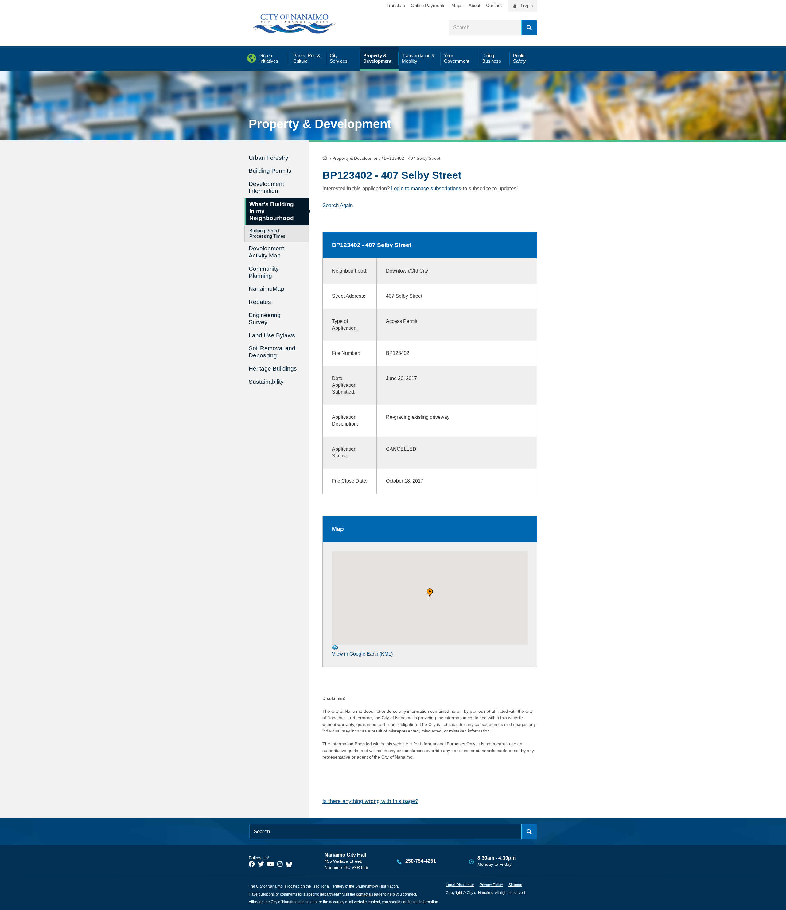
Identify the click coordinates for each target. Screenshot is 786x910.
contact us (364, 894)
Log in (527, 5)
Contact (494, 5)
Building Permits (270, 170)
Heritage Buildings (273, 368)
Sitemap (515, 885)
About (474, 5)
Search (529, 27)
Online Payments (428, 5)
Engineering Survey (265, 318)
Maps (457, 5)
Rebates (260, 302)
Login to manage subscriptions (426, 188)
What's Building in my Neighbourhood (271, 211)
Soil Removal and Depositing (272, 352)
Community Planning (264, 272)
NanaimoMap (266, 288)
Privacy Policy (491, 885)
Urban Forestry (268, 158)
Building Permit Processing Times (267, 233)
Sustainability (266, 382)
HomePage (324, 157)
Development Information (266, 187)
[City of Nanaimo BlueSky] (290, 864)
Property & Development (356, 158)
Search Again (337, 205)
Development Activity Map (266, 252)
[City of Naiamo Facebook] (252, 864)
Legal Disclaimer (460, 885)
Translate (396, 5)
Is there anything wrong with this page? (370, 801)
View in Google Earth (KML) (362, 654)
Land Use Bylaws (272, 335)
